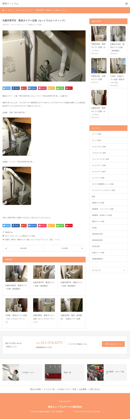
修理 (93, 196)
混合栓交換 (96, 246)
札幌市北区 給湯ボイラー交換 (98, 77)
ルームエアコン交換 (99, 165)
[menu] (126, 3)
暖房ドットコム (11, 3)
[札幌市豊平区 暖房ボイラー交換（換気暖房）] (44, 272)
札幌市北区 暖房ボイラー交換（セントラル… (98, 111)
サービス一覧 (49, 389)
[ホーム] (3, 10)
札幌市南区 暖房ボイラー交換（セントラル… (98, 47)
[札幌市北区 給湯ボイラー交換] (99, 65)
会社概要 (82, 389)
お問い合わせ (94, 389)
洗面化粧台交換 (97, 234)
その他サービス (63, 389)
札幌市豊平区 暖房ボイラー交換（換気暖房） (43, 284)
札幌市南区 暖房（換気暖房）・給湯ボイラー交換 (71, 317)
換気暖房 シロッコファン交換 (102, 209)
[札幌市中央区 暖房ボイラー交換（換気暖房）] (118, 33)
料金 (74, 389)
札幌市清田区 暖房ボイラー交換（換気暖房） (16, 287)
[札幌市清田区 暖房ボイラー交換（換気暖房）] (16, 273)
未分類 (94, 228)
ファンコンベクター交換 (100, 159)
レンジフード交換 (98, 178)
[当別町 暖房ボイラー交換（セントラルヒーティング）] (16, 305)
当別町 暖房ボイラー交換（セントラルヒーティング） (16, 318)
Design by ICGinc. (65, 401)
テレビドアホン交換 (99, 147)
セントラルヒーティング (20, 25)
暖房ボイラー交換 (35, 25)
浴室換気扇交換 (97, 240)
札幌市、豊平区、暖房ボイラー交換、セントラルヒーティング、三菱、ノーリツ (32, 240)
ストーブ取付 (96, 140)
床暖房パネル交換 (98, 203)
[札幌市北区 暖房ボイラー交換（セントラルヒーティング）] (99, 97)
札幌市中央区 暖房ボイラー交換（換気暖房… (117, 47)
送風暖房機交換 (97, 259)
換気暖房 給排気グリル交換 (102, 215)
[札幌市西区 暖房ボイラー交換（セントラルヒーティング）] (44, 305)
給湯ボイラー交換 (98, 253)
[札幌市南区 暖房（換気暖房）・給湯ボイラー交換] (72, 305)
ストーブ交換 (96, 134)
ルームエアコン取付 (99, 171)
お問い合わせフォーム (113, 344)
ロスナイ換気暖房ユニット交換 (102, 184)
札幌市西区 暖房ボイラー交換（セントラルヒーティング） (43, 318)
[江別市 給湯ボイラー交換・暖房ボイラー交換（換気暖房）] (118, 65)
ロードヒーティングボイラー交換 (103, 190)
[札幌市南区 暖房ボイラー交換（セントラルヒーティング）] (99, 33)
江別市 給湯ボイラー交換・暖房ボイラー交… (117, 79)
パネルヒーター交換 (99, 153)
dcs (11, 232)
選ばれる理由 (35, 389)
